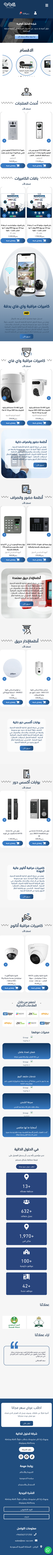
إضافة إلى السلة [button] (10, 166)
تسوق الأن (26, 108)
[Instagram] (20, 1456)
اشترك (26, 1516)
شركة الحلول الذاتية (26, 1433)
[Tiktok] (32, 1456)
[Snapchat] (26, 1456)
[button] (47, 5)
